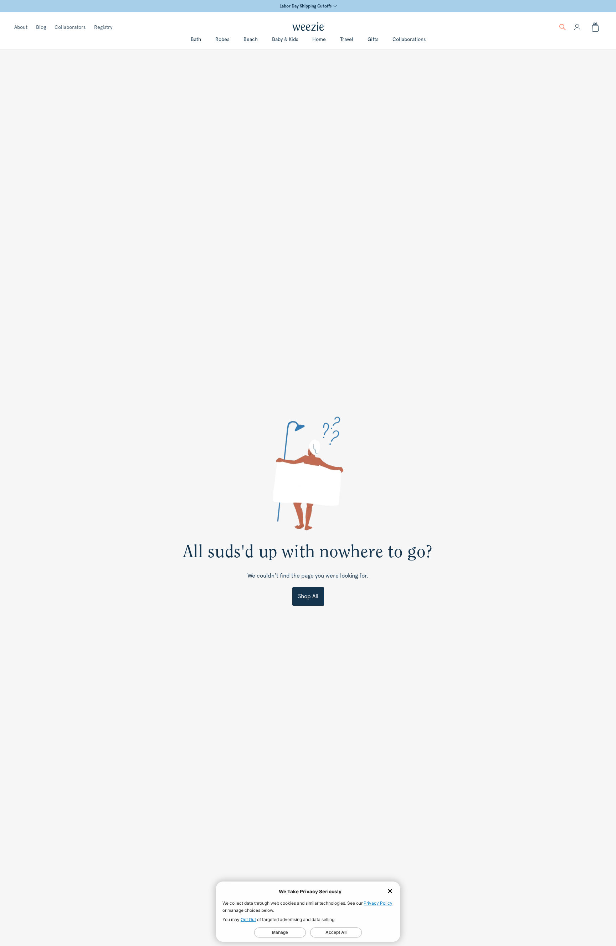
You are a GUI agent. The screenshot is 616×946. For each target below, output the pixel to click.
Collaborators (70, 27)
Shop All (308, 596)
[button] (562, 27)
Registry (103, 27)
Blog (41, 27)
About (20, 27)
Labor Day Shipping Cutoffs (305, 6)
